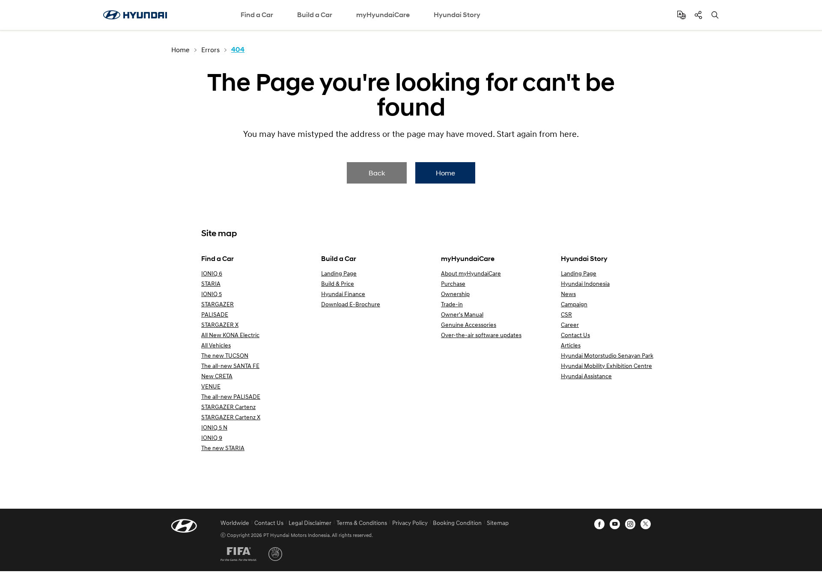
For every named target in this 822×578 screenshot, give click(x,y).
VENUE (210, 386)
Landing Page (339, 273)
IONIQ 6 (211, 273)
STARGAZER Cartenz (228, 406)
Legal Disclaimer (310, 522)
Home (445, 173)
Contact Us (575, 334)
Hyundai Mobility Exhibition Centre (606, 365)
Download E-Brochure (350, 304)
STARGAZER (217, 304)
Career (570, 324)
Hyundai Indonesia (585, 283)
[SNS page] (698, 15)
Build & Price (337, 283)
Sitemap (498, 522)
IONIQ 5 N (214, 427)
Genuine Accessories (468, 324)
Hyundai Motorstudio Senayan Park (607, 355)
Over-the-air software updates (481, 334)
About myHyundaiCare (471, 273)
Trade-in (452, 304)
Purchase (453, 283)
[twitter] (645, 524)
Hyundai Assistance (586, 375)
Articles (571, 345)
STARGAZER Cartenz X (230, 417)
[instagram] (630, 524)
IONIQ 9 (211, 437)
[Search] (715, 15)
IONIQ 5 (211, 293)
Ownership (455, 293)
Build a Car (314, 15)
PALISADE (214, 314)
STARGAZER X (219, 324)
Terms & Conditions (362, 522)
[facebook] (599, 524)
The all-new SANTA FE (230, 365)
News (568, 293)
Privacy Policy (410, 522)
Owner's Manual (462, 314)
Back (377, 173)
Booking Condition (457, 522)
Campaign (574, 304)
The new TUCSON (224, 355)
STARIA (210, 283)
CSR (566, 314)
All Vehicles (216, 345)
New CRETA (216, 375)
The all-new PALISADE (230, 396)
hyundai (135, 15)
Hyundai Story (457, 15)
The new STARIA (222, 447)
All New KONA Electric (230, 334)
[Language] (681, 15)
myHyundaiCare (383, 15)
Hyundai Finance (343, 293)
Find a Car (257, 15)
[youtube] (615, 524)
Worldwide (234, 522)
